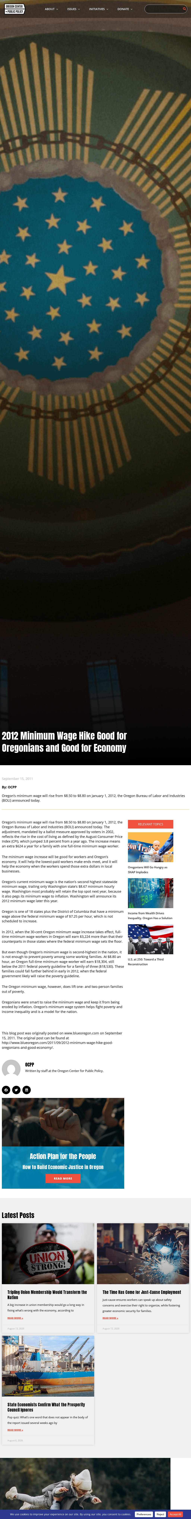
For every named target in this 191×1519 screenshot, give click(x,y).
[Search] (184, 9)
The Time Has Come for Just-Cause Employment (142, 1292)
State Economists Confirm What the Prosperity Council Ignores (46, 1407)
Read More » (15, 1318)
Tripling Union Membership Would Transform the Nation (47, 1294)
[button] (56, 9)
